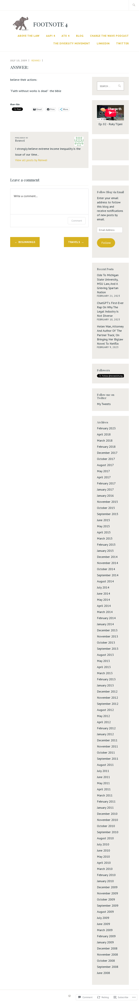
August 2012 (105, 710)
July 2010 (103, 844)
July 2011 (103, 771)
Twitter (122, 43)
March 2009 (105, 930)
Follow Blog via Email (110, 192)
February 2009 (106, 936)
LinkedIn (103, 43)
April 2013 (104, 667)
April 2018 (104, 434)
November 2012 (107, 698)
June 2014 (103, 593)
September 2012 (107, 704)
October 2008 (106, 961)
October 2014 (106, 569)
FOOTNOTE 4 (50, 24)
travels (74, 242)
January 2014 (105, 624)
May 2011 (103, 783)
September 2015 (107, 514)
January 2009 (105, 942)
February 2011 (106, 801)
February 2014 (106, 618)
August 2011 (105, 765)
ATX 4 (66, 35)
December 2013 (107, 630)
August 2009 (105, 912)
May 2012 (103, 716)
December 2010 (107, 814)
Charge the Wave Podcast (109, 35)
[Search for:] (134, 5)
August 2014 (105, 581)
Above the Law (28, 35)
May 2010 (103, 856)
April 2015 (104, 532)
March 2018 (105, 440)
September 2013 (107, 649)
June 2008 (103, 973)
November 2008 (107, 954)
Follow (106, 243)
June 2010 (103, 850)
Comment (76, 220)
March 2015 (105, 538)
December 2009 (107, 887)
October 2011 (106, 752)
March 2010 (105, 869)
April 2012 (104, 722)
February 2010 (106, 875)
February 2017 (106, 483)
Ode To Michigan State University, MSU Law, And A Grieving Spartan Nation (107, 283)
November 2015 (107, 502)
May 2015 (103, 526)
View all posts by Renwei (31, 160)
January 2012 (105, 734)
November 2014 (107, 563)
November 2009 (107, 893)
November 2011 (107, 746)
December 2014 (107, 557)
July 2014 (103, 587)
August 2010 (105, 838)
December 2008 (107, 948)
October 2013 (106, 642)
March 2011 (105, 795)
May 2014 (103, 600)
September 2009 (107, 905)
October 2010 (106, 826)
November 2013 (107, 636)
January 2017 (105, 489)
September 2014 (107, 575)
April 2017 (104, 477)
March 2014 (105, 612)
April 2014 (104, 606)
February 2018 (106, 447)
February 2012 (106, 728)
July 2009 (103, 918)
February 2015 (106, 544)
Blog (80, 35)
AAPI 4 (50, 35)
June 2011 (103, 777)
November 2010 (107, 820)
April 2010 (104, 863)
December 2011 (107, 740)
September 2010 (107, 832)
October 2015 (106, 508)
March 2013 (105, 673)
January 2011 (105, 808)
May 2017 (103, 471)
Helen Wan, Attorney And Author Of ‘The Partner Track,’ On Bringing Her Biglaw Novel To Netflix (110, 335)
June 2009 (103, 924)
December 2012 (107, 691)
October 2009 (106, 899)
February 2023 (106, 428)
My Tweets (104, 404)
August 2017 (105, 465)
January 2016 (105, 496)
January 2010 (105, 881)
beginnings (26, 242)
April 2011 (104, 789)
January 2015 (105, 551)
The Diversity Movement (71, 43)
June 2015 (103, 520)
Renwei (36, 60)
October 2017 (106, 459)
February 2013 (106, 679)
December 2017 (107, 453)
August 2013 (105, 655)
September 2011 (107, 759)
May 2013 (103, 661)
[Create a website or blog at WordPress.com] (69, 996)
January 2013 (105, 685)
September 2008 (107, 967)
